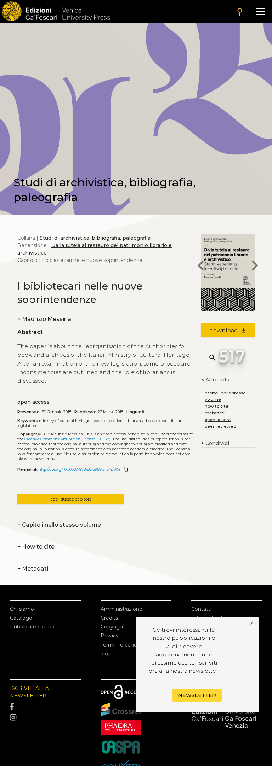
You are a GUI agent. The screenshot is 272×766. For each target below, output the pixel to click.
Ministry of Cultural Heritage (64, 421)
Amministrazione (121, 609)
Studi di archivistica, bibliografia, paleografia (95, 238)
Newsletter (197, 695)
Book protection (108, 421)
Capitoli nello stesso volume (59, 525)
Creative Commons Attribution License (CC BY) (67, 439)
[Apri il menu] (260, 11)
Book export (157, 421)
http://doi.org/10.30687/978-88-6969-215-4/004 (79, 469)
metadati (215, 412)
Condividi (215, 443)
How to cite (36, 547)
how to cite (216, 406)
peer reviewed (220, 426)
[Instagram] (45, 718)
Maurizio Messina (44, 319)
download (227, 330)
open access (33, 402)
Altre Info (215, 379)
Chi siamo (22, 609)
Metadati (32, 569)
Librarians (134, 421)
